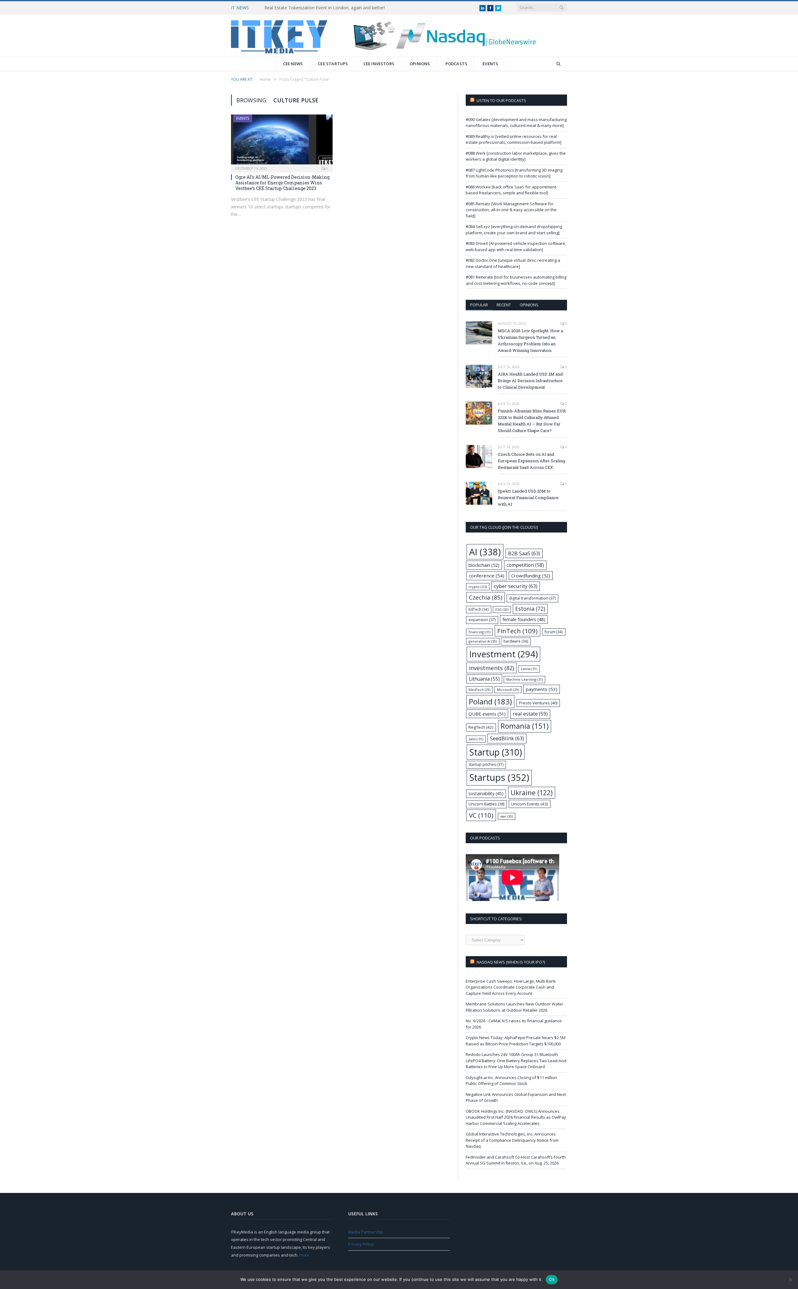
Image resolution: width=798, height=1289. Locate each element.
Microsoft (508, 690)
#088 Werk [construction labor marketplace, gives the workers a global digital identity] (516, 156)
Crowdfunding (530, 575)
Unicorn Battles (486, 804)
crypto (478, 586)
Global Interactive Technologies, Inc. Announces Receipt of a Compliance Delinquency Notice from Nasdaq (512, 1140)
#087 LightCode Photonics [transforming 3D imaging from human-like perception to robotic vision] (514, 173)
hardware (515, 641)
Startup (495, 752)
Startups (499, 777)
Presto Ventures (538, 703)
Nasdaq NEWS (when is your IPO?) (511, 962)
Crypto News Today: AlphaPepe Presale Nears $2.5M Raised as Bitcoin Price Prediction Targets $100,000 (515, 1041)
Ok (552, 1279)
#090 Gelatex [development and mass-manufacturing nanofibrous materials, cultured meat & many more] (516, 123)
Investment (503, 654)
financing (479, 632)
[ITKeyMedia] (279, 35)
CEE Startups (333, 63)
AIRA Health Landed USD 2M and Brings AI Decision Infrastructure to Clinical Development (530, 380)
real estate (530, 713)
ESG (501, 609)
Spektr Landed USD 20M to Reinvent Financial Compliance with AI (528, 497)
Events (490, 63)
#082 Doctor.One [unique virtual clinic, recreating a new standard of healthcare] (513, 263)
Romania (525, 726)
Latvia (529, 668)
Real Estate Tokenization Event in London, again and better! (324, 8)
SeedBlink (507, 738)
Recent (504, 305)
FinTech (517, 630)
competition (525, 565)
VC (481, 815)
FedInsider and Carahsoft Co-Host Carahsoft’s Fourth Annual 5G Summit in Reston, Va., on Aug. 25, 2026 (516, 1160)
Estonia (530, 608)
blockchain (484, 565)
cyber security (515, 586)
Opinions (420, 63)
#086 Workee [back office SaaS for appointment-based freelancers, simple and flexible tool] (511, 190)
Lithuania (484, 679)
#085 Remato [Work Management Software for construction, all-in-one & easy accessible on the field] (511, 210)
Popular (479, 305)
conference (486, 575)
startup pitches (486, 764)
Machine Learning (524, 679)
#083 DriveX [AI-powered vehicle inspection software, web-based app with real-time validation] (516, 246)
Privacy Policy (361, 1244)
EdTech (479, 609)
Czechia (485, 597)
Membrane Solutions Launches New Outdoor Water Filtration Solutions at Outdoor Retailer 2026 (514, 1007)
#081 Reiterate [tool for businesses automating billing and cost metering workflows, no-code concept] (516, 280)
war (506, 816)
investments (491, 668)
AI (485, 552)
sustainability (486, 793)
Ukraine (532, 792)
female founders (523, 619)
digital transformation (532, 598)
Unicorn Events (529, 804)
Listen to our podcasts (501, 100)
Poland (490, 701)
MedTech (479, 690)
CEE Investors (379, 63)
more (304, 1255)
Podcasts (456, 63)
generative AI (483, 641)
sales (476, 739)
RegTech (481, 727)
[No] (790, 1280)
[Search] (558, 64)
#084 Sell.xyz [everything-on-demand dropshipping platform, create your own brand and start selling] (514, 230)
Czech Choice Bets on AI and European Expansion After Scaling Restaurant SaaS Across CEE (531, 460)
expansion (482, 619)
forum (554, 631)
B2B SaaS (524, 553)
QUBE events (487, 714)
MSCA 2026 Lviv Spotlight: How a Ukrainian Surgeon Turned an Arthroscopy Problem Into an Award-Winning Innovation (530, 340)
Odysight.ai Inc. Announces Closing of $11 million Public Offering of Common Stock (511, 1081)
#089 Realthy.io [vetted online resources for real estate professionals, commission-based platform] (513, 139)
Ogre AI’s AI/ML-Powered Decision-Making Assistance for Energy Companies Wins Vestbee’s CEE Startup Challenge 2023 (282, 182)
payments (541, 689)
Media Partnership (365, 1232)
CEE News (293, 63)
